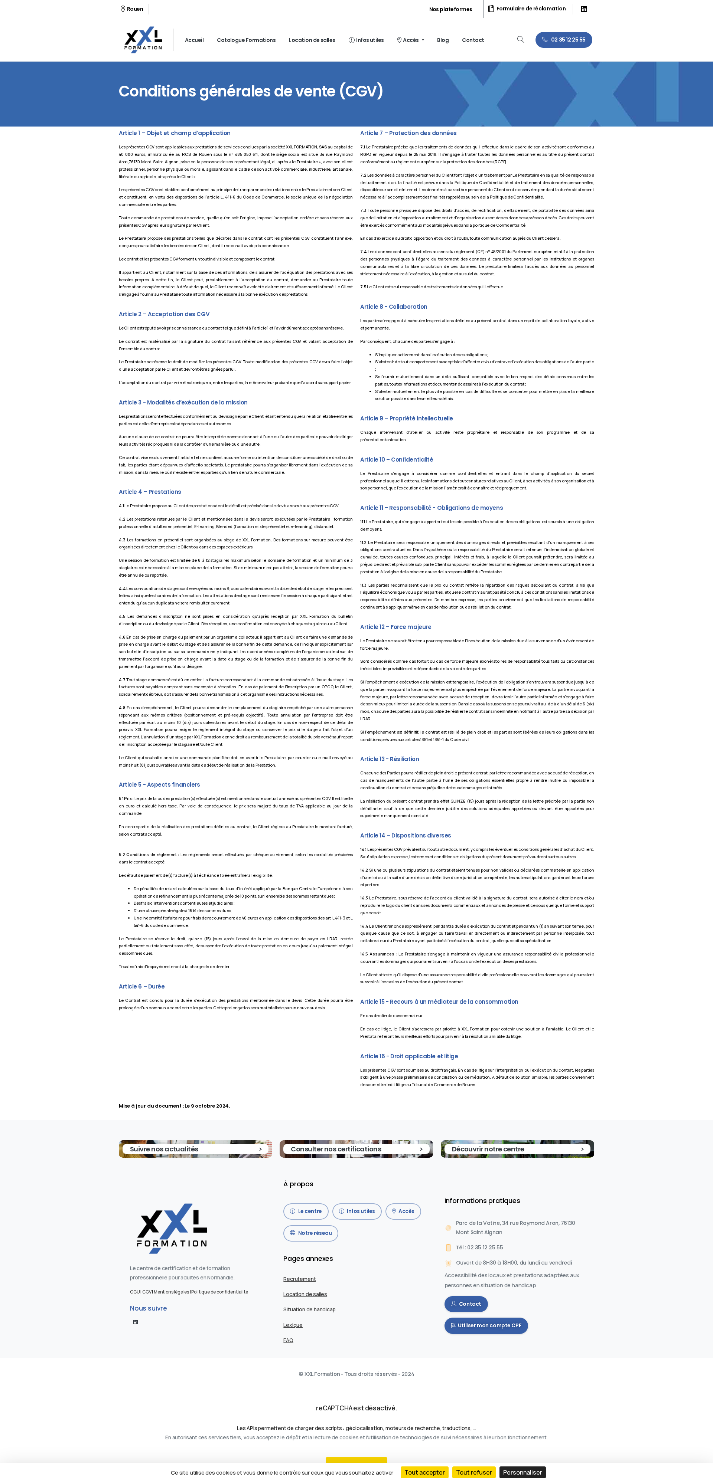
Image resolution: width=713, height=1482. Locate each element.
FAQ (288, 1340)
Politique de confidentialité (219, 1292)
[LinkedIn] (584, 9)
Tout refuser (474, 1472)
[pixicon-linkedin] (135, 1321)
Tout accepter (424, 1472)
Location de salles (305, 1294)
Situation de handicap (309, 1309)
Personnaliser (522, 1472)
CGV (146, 1292)
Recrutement (299, 1278)
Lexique (293, 1324)
